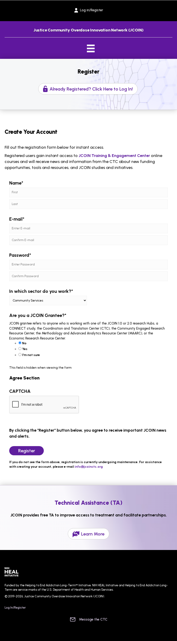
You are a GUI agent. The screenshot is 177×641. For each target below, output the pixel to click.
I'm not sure (31, 355)
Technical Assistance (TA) (89, 502)
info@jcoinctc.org (89, 467)
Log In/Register (15, 607)
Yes (24, 349)
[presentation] (44, 405)
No (24, 343)
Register (88, 71)
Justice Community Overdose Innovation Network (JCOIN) (88, 30)
